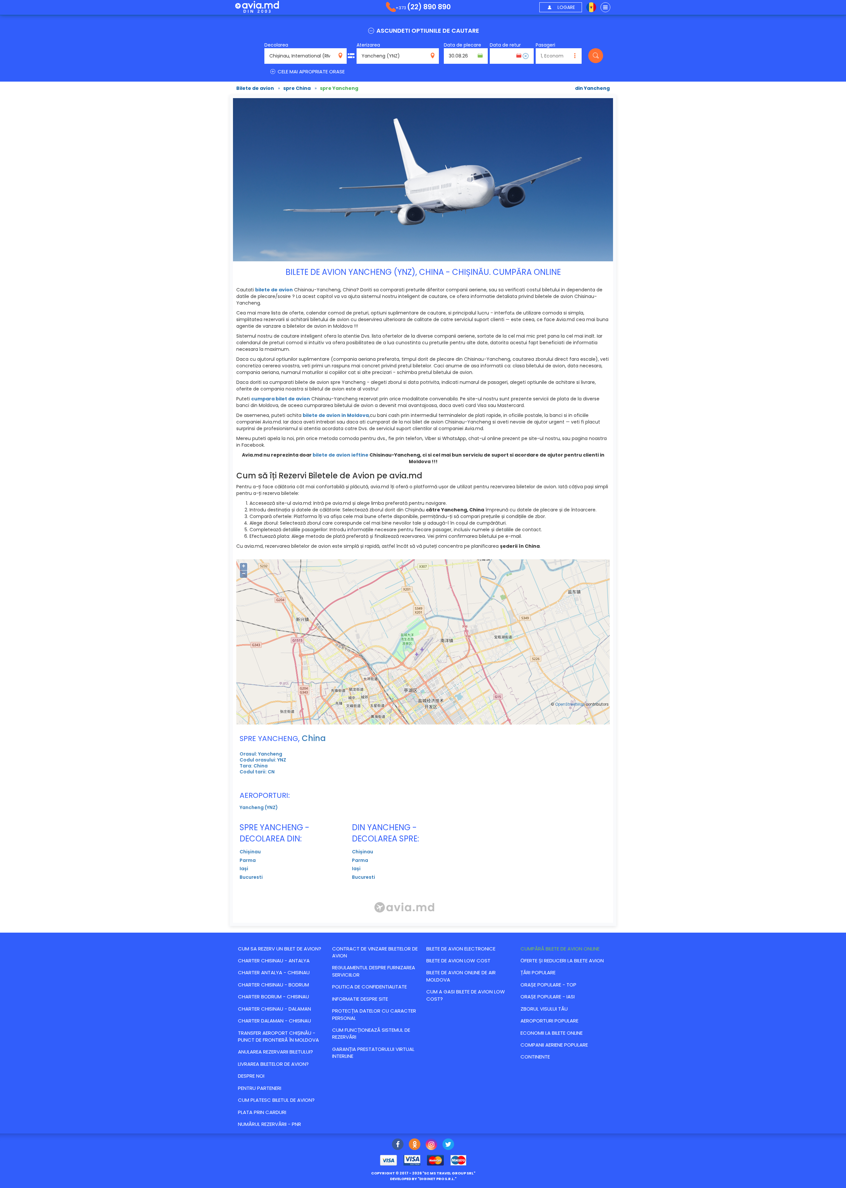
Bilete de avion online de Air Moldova (461, 976)
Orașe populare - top (548, 984)
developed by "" (423, 1178)
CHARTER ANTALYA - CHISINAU (274, 972)
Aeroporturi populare (549, 1020)
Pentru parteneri (259, 1088)
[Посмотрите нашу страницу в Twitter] (448, 1145)
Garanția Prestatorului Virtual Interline (373, 1052)
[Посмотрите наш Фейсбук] (397, 1145)
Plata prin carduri (262, 1112)
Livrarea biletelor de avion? (273, 1063)
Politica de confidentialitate (369, 986)
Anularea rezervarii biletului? (275, 1051)
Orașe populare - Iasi (547, 996)
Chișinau (250, 851)
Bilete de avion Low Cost (458, 960)
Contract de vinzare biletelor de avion (375, 952)
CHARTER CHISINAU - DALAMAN (274, 1008)
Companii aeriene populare (554, 1044)
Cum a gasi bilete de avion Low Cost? (465, 995)
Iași (244, 868)
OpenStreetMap (570, 704)
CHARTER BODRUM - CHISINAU (273, 996)
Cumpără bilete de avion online (559, 948)
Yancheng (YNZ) (259, 807)
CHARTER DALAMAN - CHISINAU (274, 1020)
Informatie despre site (360, 998)
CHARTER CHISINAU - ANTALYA (274, 960)
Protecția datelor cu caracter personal (374, 1014)
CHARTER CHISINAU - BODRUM (273, 984)
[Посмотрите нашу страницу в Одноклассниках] (414, 1145)
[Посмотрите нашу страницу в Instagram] (431, 1145)
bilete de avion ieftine (340, 455)
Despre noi (251, 1075)
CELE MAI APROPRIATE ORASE (310, 71)
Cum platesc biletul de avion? (276, 1099)
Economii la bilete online (551, 1032)
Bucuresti (251, 877)
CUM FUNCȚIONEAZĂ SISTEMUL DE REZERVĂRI (371, 1033)
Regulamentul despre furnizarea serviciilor (373, 971)
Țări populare (538, 972)
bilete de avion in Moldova (336, 415)
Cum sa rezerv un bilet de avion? (279, 948)
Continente (535, 1056)
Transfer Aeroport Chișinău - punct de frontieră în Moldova (278, 1036)
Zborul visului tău (544, 1008)
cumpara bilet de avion (280, 398)
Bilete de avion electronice (460, 948)
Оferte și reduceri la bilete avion (562, 960)
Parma (248, 860)
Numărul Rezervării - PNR (269, 1124)
